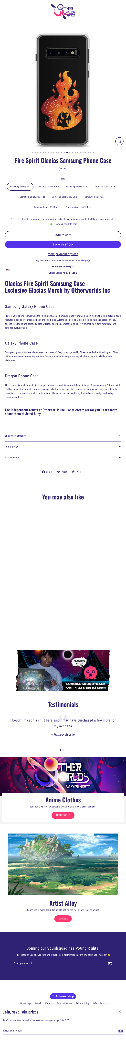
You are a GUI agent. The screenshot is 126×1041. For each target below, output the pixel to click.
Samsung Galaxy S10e (76, 186)
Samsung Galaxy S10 (20, 186)
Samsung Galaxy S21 (95, 197)
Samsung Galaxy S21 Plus (46, 207)
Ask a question (12, 457)
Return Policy (11, 446)
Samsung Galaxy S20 (104, 186)
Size (63, 178)
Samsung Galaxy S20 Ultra (64, 197)
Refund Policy (99, 1003)
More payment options (63, 254)
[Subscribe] (120, 1030)
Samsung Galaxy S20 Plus (32, 197)
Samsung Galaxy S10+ (48, 186)
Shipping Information (15, 435)
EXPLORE (63, 918)
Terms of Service (65, 1003)
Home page (26, 1003)
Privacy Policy (82, 1003)
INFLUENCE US (63, 815)
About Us (49, 1003)
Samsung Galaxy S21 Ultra (78, 207)
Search (38, 1003)
